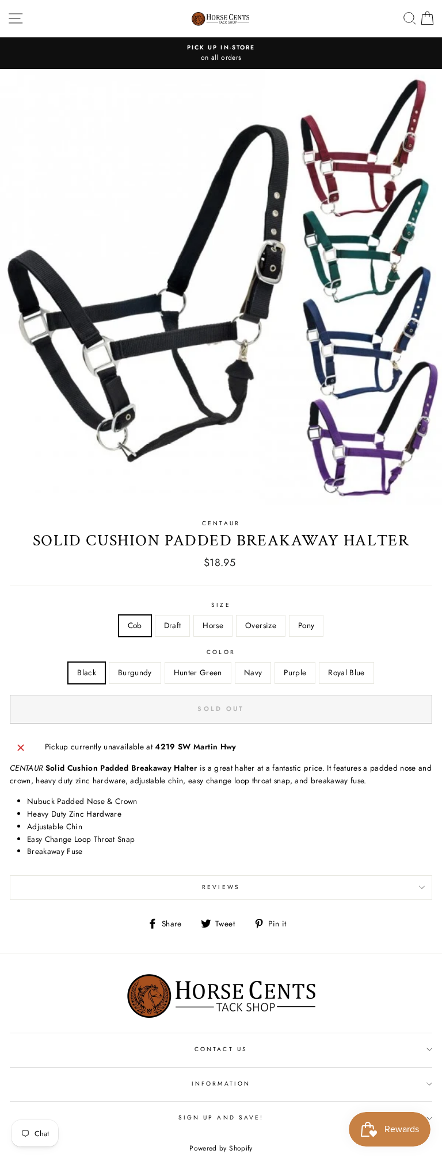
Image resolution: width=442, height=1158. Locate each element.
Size (220, 605)
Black (86, 672)
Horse (213, 625)
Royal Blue (346, 672)
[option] (221, 53)
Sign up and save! (221, 1117)
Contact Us (221, 1049)
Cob (135, 625)
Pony (306, 625)
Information (221, 1083)
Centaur (220, 523)
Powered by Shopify (220, 1148)
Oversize (260, 625)
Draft (172, 625)
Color (221, 652)
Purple (295, 672)
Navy (253, 672)
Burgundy (135, 672)
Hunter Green (198, 672)
